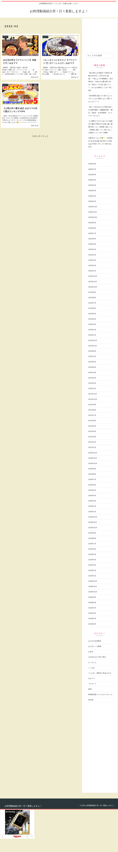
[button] (111, 55)
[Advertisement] (20, 154)
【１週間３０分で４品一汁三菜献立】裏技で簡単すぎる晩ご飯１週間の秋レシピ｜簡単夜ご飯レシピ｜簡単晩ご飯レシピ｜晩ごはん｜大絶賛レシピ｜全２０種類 (100, 127)
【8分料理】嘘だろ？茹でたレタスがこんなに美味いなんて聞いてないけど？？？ (100, 98)
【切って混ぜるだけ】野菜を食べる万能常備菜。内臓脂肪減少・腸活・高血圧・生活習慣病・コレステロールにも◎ (100, 111)
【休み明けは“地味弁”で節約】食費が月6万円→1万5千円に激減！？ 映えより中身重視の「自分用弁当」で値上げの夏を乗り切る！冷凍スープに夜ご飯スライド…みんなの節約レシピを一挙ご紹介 (100, 81)
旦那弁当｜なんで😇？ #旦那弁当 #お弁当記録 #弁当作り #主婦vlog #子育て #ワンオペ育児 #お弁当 (100, 142)
